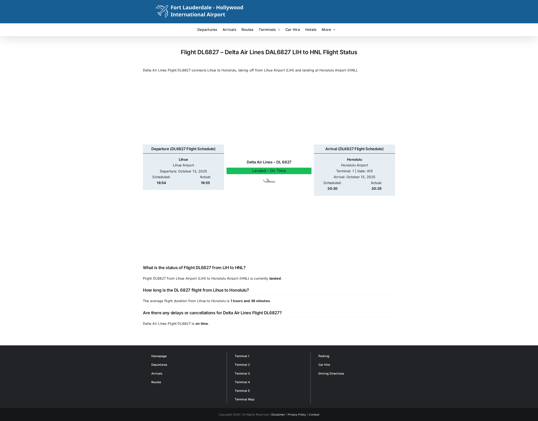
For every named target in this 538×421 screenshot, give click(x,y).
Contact (314, 414)
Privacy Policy (297, 414)
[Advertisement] (269, 111)
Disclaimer (278, 414)
